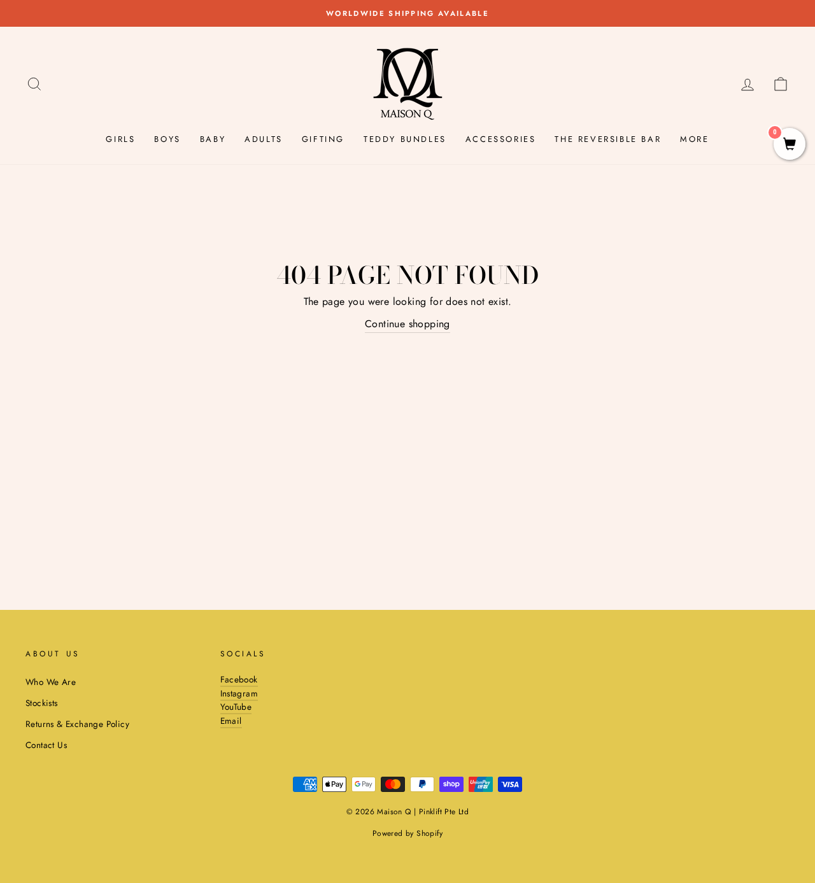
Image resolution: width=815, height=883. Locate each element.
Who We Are (50, 681)
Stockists (41, 702)
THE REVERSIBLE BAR (608, 139)
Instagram (239, 693)
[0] (789, 145)
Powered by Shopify (407, 833)
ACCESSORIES (500, 139)
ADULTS (263, 139)
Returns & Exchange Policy (77, 723)
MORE (694, 139)
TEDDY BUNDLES (405, 139)
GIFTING (323, 139)
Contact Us (46, 744)
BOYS (167, 139)
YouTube (236, 706)
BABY (212, 139)
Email (231, 720)
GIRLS (120, 139)
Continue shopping (407, 323)
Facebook (239, 679)
